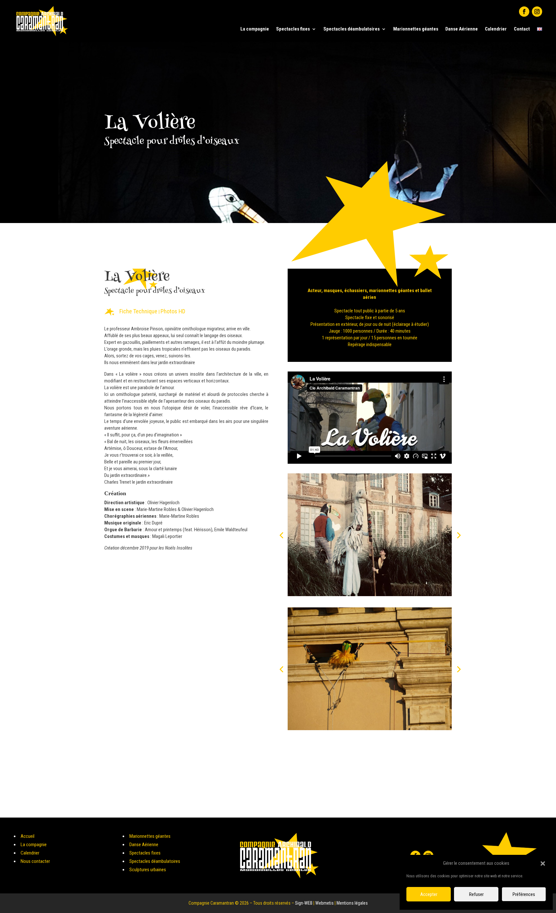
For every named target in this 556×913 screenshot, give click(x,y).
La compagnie (254, 29)
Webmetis (324, 903)
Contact (522, 29)
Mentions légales (352, 903)
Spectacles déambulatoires (351, 29)
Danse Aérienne (461, 29)
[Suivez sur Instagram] (537, 11)
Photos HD (173, 311)
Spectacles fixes (293, 29)
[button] (543, 863)
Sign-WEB (303, 903)
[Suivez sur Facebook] (524, 11)
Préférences (524, 894)
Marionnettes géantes (415, 29)
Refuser (476, 894)
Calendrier (496, 29)
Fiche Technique (138, 311)
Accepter (428, 894)
